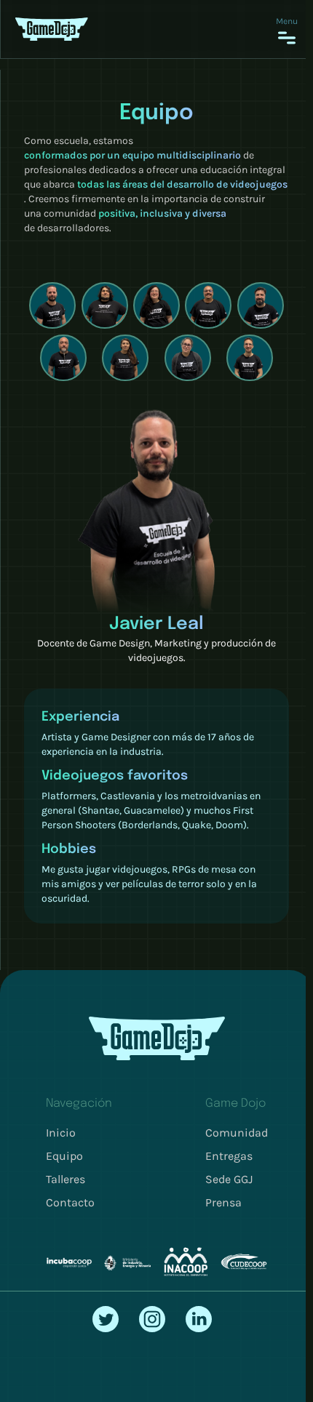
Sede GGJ (229, 1179)
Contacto (70, 1202)
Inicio (61, 1132)
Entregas (229, 1156)
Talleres (65, 1179)
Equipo (64, 1156)
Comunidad (236, 1132)
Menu (287, 21)
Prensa (223, 1202)
